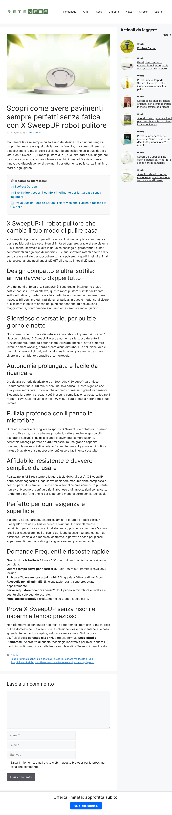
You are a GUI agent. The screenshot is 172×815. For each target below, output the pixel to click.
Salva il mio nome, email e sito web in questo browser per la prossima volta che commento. (57, 765)
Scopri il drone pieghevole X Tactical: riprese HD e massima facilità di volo (52, 658)
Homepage (69, 11)
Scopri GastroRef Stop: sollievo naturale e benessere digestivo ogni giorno (52, 662)
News (129, 11)
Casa (99, 11)
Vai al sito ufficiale (86, 805)
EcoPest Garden (146, 48)
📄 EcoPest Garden (23, 186)
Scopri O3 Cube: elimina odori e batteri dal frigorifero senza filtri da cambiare (154, 159)
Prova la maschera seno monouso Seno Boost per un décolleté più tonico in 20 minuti (154, 140)
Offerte (143, 11)
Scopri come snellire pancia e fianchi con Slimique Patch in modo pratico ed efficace (154, 103)
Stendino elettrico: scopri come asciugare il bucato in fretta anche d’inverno (153, 177)
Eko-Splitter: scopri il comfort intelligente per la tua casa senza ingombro (152, 65)
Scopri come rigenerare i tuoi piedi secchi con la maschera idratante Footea (154, 121)
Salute (158, 11)
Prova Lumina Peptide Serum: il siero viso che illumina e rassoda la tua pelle (151, 84)
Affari (86, 11)
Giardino (114, 11)
